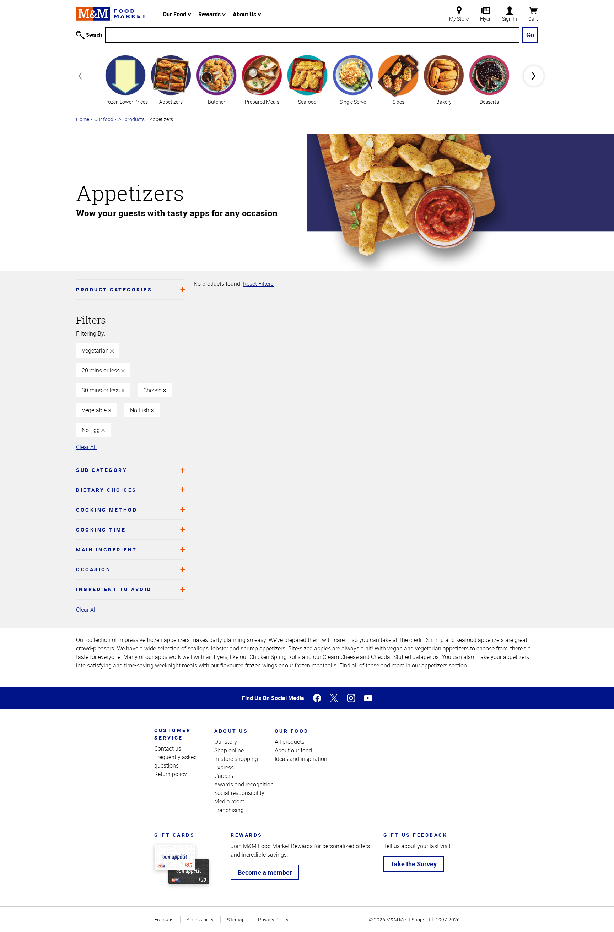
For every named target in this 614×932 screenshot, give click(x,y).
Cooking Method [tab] (106, 509)
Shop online (229, 750)
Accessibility (200, 919)
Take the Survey (414, 864)
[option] (125, 79)
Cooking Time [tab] (101, 529)
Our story (225, 742)
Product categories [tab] (114, 289)
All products (131, 119)
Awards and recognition (244, 784)
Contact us (167, 748)
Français (163, 919)
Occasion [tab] (93, 569)
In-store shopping (236, 759)
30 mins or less (101, 390)
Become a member (265, 872)
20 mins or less (101, 370)
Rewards (210, 14)
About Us (245, 14)
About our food (293, 750)
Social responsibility (239, 793)
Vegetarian (96, 350)
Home (82, 119)
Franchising (229, 810)
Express (224, 767)
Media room (229, 801)
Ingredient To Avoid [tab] (114, 589)
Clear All (86, 447)
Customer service (172, 734)
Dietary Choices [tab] (106, 489)
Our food (103, 119)
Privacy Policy (273, 919)
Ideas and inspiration (301, 759)
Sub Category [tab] (101, 470)
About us (231, 730)
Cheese (153, 390)
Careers (223, 776)
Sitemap (236, 919)
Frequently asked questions (175, 761)
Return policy (170, 774)
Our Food (175, 14)
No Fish (140, 410)
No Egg (91, 430)
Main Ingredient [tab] (106, 549)
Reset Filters (258, 284)
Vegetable (95, 410)
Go (530, 35)
